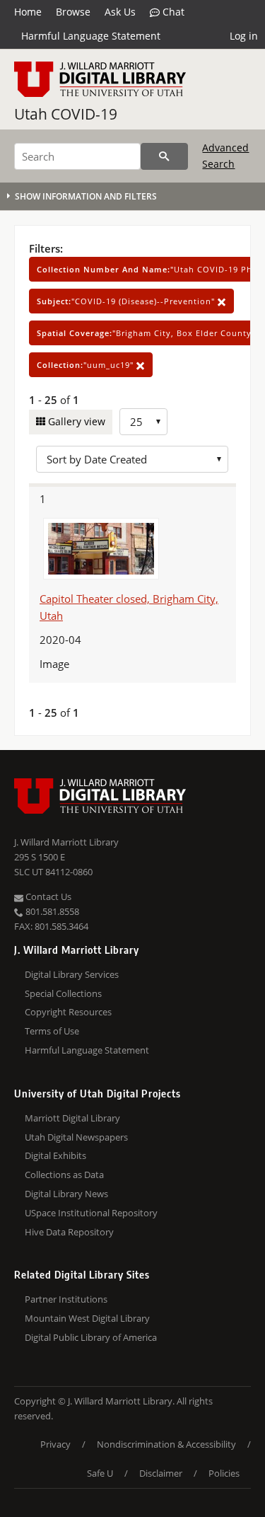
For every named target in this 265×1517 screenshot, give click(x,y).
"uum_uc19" (86, 364)
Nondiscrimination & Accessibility (166, 1444)
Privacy (55, 1444)
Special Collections (63, 993)
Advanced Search (225, 155)
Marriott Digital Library (72, 1118)
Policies (224, 1473)
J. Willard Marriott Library (66, 842)
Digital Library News (66, 1193)
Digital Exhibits (55, 1155)
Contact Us (47, 896)
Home (28, 11)
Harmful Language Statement (90, 35)
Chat (172, 11)
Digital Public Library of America (91, 1337)
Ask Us (120, 11)
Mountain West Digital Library (87, 1318)
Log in (244, 35)
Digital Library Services (72, 974)
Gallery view (75, 421)
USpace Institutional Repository (91, 1212)
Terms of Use (52, 1031)
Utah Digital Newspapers (76, 1137)
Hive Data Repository (69, 1231)
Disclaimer (160, 1473)
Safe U (100, 1473)
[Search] (164, 156)
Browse (73, 11)
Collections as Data (64, 1174)
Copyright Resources (68, 1011)
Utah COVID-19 (65, 114)
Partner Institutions (66, 1299)
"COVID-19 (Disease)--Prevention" (127, 301)
